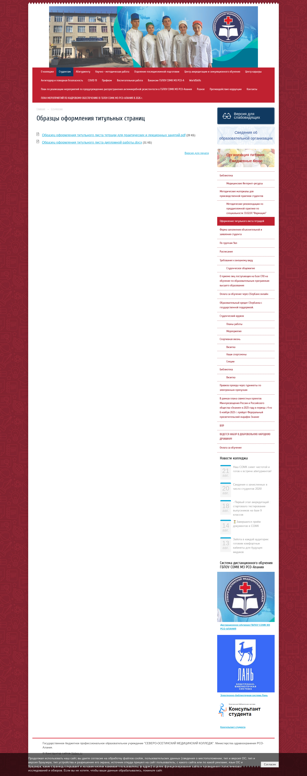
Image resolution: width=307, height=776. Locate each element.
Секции (230, 361)
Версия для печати (197, 153)
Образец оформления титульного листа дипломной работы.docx (92, 142)
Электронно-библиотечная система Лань (244, 695)
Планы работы (234, 324)
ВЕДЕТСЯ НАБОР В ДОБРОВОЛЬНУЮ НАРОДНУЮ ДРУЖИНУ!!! (245, 437)
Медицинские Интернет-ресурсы (244, 183)
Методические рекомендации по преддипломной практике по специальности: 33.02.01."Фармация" (246, 208)
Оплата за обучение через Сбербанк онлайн (244, 294)
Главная (41, 109)
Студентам (65, 71)
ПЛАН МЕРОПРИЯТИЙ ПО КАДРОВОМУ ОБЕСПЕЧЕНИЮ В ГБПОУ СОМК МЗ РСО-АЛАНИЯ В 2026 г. (92, 98)
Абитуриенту (83, 71)
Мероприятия (233, 331)
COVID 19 (92, 80)
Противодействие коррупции (226, 89)
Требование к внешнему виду (236, 260)
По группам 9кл (228, 243)
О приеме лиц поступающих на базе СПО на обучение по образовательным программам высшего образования (244, 281)
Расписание (226, 251)
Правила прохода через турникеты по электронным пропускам (240, 388)
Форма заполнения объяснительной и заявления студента (241, 232)
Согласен (270, 764)
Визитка (230, 347)
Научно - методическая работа (112, 71)
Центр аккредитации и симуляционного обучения (212, 71)
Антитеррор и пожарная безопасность (62, 80)
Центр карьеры (253, 71)
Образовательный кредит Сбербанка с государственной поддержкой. (241, 305)
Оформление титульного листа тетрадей (242, 221)
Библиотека (226, 175)
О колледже (47, 71)
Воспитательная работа (130, 80)
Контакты (252, 89)
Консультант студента (232, 727)
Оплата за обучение (231, 447)
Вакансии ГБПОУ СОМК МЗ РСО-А (166, 80)
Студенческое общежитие (240, 268)
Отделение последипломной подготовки (156, 71)
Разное (201, 89)
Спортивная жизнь (230, 339)
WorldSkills (195, 80)
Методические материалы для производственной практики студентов (241, 194)
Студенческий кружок (232, 316)
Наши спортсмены (236, 354)
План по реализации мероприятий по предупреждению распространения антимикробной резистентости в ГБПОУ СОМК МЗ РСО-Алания (116, 89)
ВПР (222, 425)
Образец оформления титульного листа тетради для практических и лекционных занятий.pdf (113, 135)
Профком (107, 80)
